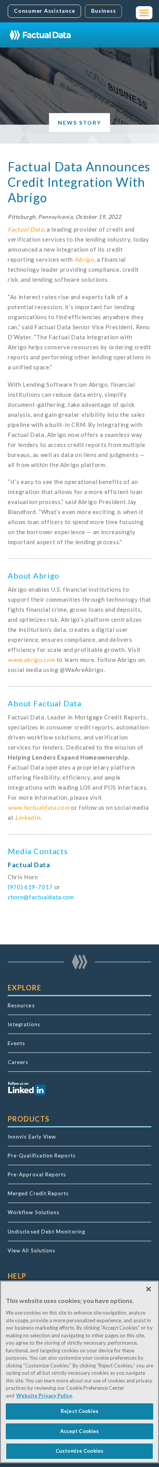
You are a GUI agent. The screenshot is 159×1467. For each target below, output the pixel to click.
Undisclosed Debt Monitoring (46, 1231)
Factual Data (26, 229)
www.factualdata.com (38, 807)
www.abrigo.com (31, 659)
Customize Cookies (79, 1451)
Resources (21, 1005)
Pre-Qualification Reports (42, 1155)
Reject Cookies (79, 1411)
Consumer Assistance (44, 10)
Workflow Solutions (33, 1212)
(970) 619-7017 (30, 886)
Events (16, 1043)
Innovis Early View (32, 1137)
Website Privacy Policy (44, 1396)
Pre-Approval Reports (37, 1174)
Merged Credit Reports (38, 1193)
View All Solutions (31, 1250)
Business (103, 10)
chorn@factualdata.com (41, 896)
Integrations (24, 1024)
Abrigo (84, 259)
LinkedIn (27, 817)
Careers (18, 1062)
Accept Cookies (79, 1431)
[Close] (148, 1289)
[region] (79, 1372)
